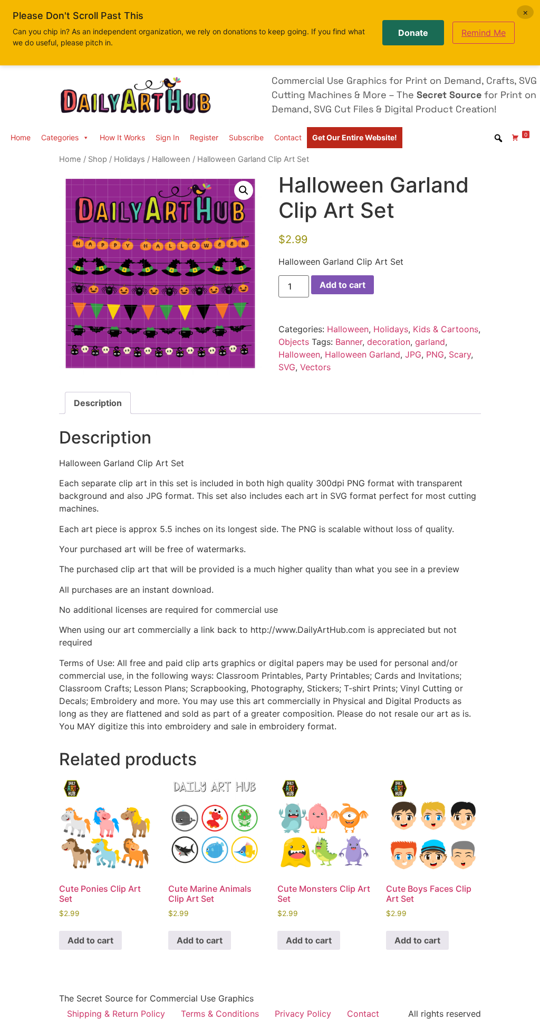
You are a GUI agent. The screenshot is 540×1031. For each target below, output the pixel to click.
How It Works (122, 137)
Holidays (129, 159)
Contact (288, 137)
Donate (413, 32)
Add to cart (342, 285)
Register (204, 137)
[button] (243, 190)
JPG (413, 354)
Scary (460, 354)
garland (430, 341)
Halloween (171, 159)
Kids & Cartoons (445, 329)
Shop (97, 159)
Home (21, 137)
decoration (388, 341)
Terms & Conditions (220, 1013)
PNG (435, 354)
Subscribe (246, 137)
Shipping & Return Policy (116, 1013)
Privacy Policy (303, 1013)
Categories (60, 137)
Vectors (315, 367)
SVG (286, 367)
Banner (348, 341)
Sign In (167, 137)
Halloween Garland (362, 354)
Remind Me (483, 32)
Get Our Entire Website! (354, 137)
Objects (293, 341)
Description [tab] (98, 403)
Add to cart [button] (90, 940)
